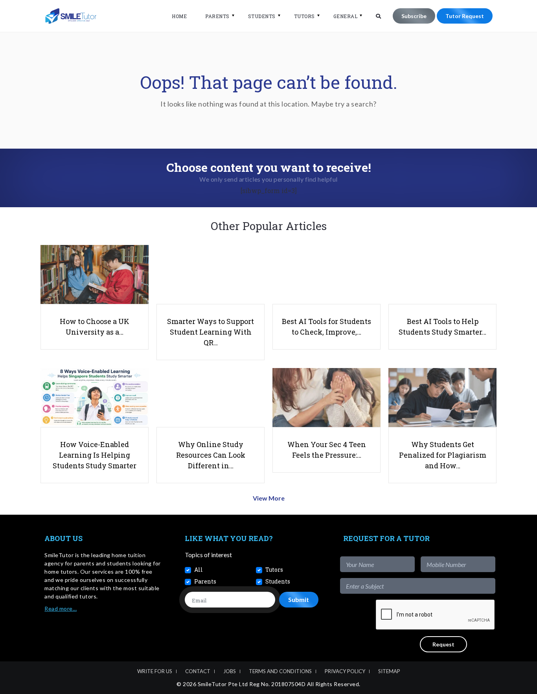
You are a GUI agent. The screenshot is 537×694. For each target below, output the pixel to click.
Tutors (304, 16)
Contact (197, 671)
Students (262, 16)
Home (179, 16)
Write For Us (154, 671)
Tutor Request (464, 16)
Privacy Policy (345, 671)
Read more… (60, 608)
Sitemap (389, 671)
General (345, 16)
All (198, 569)
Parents (217, 16)
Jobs (229, 671)
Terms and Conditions (280, 671)
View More (269, 498)
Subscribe (414, 16)
